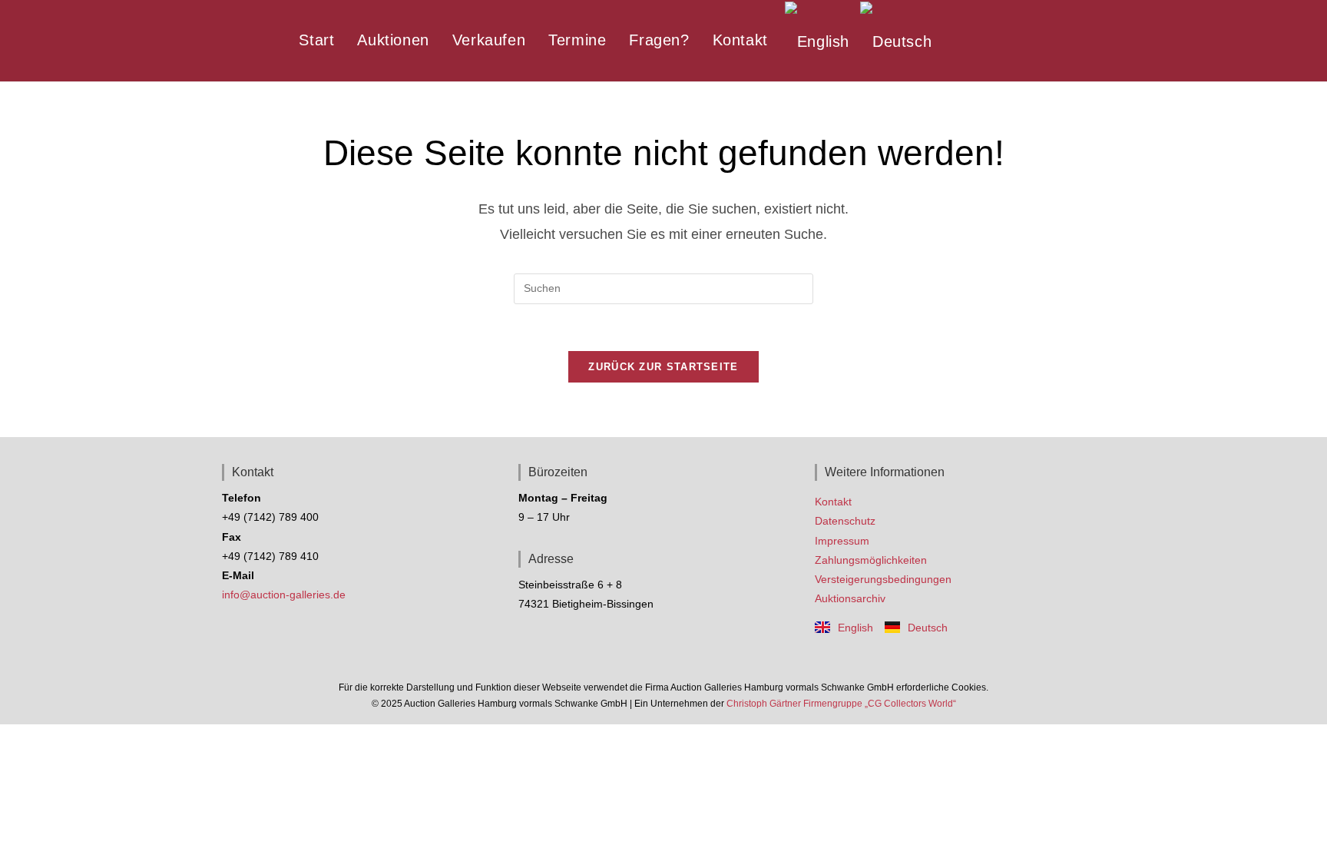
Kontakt (833, 501)
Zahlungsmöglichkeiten (871, 560)
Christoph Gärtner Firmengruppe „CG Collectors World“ (841, 703)
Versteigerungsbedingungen (883, 579)
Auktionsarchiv (850, 598)
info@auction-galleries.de (284, 594)
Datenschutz (845, 521)
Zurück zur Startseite (663, 367)
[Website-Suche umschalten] (954, 40)
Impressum (842, 541)
